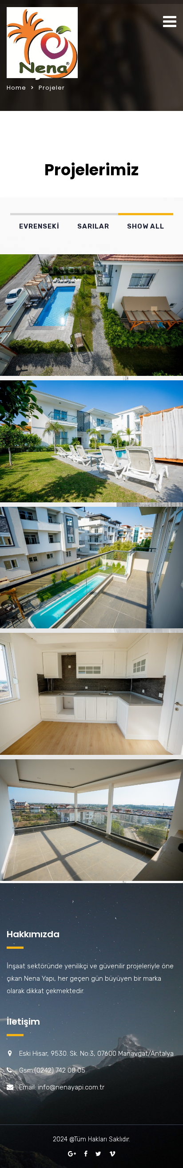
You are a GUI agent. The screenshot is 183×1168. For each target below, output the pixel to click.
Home (16, 87)
